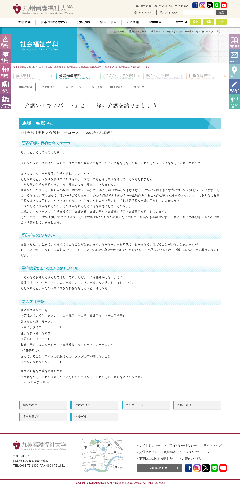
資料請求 (170, 452)
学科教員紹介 (31, 416)
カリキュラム (134, 404)
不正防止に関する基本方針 (157, 458)
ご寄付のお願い (192, 458)
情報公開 (80, 416)
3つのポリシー (84, 404)
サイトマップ (213, 445)
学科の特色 (30, 404)
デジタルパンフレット (198, 452)
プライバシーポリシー (182, 445)
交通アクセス (148, 452)
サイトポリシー (149, 445)
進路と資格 (184, 404)
